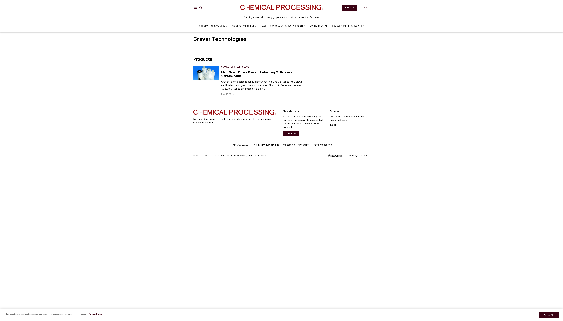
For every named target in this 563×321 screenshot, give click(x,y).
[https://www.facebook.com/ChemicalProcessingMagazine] (331, 125)
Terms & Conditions (258, 155)
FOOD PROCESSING (323, 145)
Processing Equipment (244, 26)
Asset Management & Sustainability (283, 26)
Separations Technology (235, 67)
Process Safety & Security (348, 26)
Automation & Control (213, 26)
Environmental (319, 26)
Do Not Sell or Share (223, 155)
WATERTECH (304, 145)
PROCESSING (289, 145)
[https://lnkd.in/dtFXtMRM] (335, 125)
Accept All (548, 315)
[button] (195, 8)
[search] (201, 8)
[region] (281, 315)
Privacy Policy (240, 155)
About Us (197, 155)
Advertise (207, 155)
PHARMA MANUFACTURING (266, 145)
